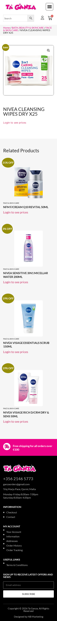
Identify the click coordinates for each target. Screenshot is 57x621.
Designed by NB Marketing (28, 616)
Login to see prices (14, 122)
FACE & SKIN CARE (11, 203)
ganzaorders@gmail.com (16, 484)
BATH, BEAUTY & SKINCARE (28, 27)
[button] (49, 6)
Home (6, 27)
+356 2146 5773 (18, 478)
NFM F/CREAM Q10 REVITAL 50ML (25, 207)
